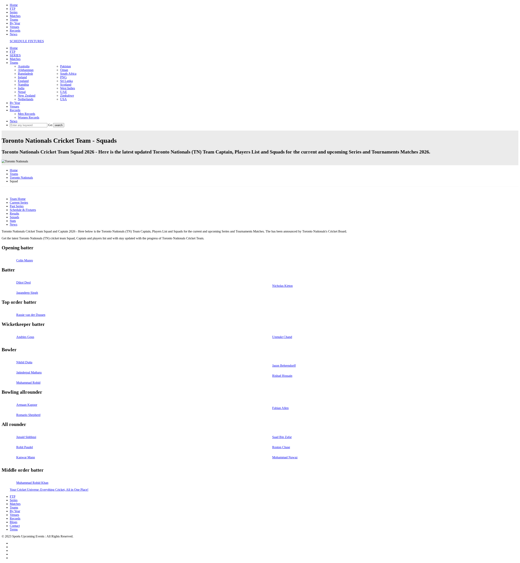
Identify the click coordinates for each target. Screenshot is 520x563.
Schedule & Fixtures (23, 210)
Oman (64, 70)
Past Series (17, 206)
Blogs (13, 522)
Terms (14, 529)
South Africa (68, 73)
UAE (63, 92)
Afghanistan (26, 70)
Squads (14, 217)
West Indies (67, 88)
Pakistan (65, 66)
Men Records (26, 114)
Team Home (18, 199)
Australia (23, 66)
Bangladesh (25, 73)
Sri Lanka (66, 81)
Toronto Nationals (21, 177)
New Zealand (26, 95)
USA (63, 99)
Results (14, 213)
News (13, 34)
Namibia (23, 84)
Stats (13, 221)
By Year (15, 23)
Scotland (65, 84)
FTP (12, 8)
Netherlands (25, 99)
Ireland (22, 77)
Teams (14, 19)
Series (13, 12)
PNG (63, 77)
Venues (14, 27)
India (21, 88)
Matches (15, 16)
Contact (15, 525)
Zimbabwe (67, 95)
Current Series (19, 202)
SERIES (15, 55)
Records (15, 30)
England (23, 81)
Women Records (28, 117)
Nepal (22, 92)
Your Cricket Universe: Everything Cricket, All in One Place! (49, 489)
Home (14, 5)
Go (50, 125)
